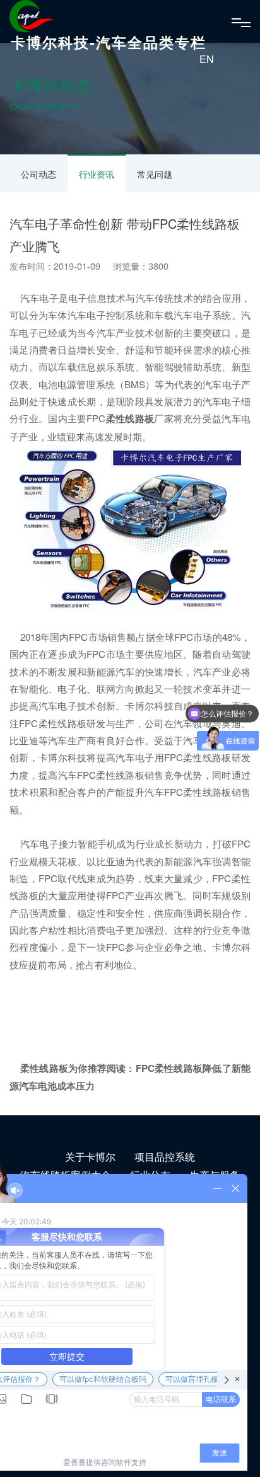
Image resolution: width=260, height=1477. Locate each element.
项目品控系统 (164, 1156)
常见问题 (154, 174)
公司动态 (38, 174)
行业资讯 (96, 174)
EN (206, 59)
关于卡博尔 (90, 1156)
